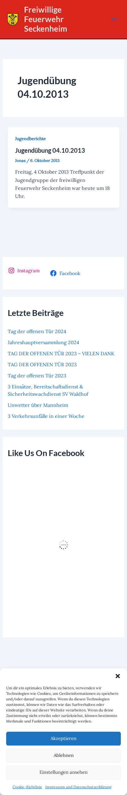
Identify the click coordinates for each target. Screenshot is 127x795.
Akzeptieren (63, 738)
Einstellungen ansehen (63, 772)
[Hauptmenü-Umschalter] (114, 19)
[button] (118, 676)
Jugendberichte (30, 138)
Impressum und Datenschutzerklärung (78, 787)
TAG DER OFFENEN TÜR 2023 (42, 364)
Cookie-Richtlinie (27, 787)
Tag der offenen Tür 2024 (37, 331)
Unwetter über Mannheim (38, 405)
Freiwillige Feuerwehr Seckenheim (45, 19)
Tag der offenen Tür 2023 (37, 375)
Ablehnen (64, 755)
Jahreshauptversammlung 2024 (43, 342)
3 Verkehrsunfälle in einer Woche (46, 416)
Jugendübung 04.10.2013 (50, 150)
